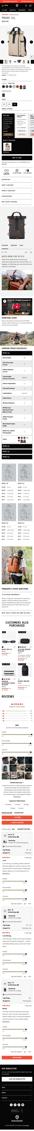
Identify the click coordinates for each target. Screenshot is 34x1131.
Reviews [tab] (7, 813)
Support (4, 1098)
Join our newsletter (17, 1079)
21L (9, 104)
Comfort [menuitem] (17, 804)
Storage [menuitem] (26, 804)
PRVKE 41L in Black (14, 991)
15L (4, 104)
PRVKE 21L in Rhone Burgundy (18, 843)
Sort (13, 829)
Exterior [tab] (5, 245)
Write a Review (21, 823)
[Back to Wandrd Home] (17, 1118)
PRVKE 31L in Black (14, 918)
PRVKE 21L (6, 446)
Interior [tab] (14, 245)
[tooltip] (23, 782)
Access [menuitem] (21, 808)
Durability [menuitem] (8, 804)
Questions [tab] (18, 813)
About (4, 1092)
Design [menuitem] (13, 808)
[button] (10, 14)
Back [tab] (21, 245)
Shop (3, 1087)
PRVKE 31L (6, 451)
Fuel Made (26, 1125)
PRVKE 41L (6, 457)
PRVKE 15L (6, 353)
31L (15, 104)
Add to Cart (17, 158)
